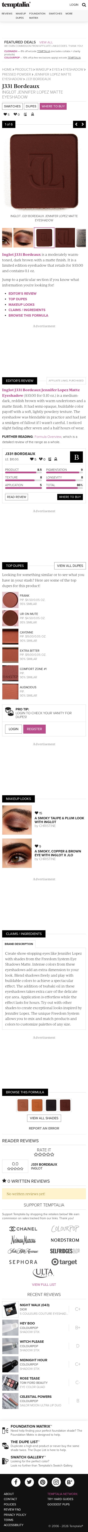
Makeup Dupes (21, 15)
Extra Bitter (30, 651)
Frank (24, 595)
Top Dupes (18, 299)
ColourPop (12, 57)
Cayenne (26, 632)
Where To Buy (70, 497)
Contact (10, 1499)
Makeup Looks (22, 305)
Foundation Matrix (37, 15)
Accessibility (13, 1525)
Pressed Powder (16, 74)
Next (82, 124)
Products (23, 69)
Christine (47, 826)
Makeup (42, 69)
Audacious (28, 687)
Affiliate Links (58, 380)
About (9, 1494)
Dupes (31, 106)
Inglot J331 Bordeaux (21, 254)
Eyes (56, 69)
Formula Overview (48, 437)
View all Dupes (70, 566)
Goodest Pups (58, 1504)
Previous (76, 124)
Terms (8, 1520)
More (69, 13)
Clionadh (10, 51)
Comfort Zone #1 (33, 669)
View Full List (44, 1285)
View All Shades (44, 1118)
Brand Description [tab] (19, 944)
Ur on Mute (29, 614)
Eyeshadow (73, 69)
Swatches (55, 13)
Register (34, 729)
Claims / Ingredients (27, 310)
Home (7, 69)
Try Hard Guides (60, 1499)
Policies (10, 1504)
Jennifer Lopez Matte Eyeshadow (32, 95)
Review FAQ (12, 1509)
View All (46, 42)
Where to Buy (53, 106)
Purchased (76, 380)
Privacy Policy (15, 1515)
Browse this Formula (28, 315)
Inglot (9, 92)
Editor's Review (23, 294)
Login (74, 5)
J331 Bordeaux (20, 86)
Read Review (16, 497)
